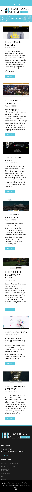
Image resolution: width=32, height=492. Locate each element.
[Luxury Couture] (16, 32)
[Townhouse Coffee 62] (16, 376)
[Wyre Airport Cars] (16, 205)
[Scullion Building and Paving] (16, 262)
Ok (16, 489)
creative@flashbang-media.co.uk (14, 451)
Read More (10, 76)
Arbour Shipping (13, 102)
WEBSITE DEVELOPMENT (10, 463)
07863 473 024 (8, 449)
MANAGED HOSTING (8, 467)
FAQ (2, 477)
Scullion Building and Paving (14, 275)
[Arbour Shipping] (16, 90)
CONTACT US (5, 473)
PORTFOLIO (5, 470)
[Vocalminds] (16, 322)
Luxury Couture (13, 43)
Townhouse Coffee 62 (15, 388)
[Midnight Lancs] (16, 148)
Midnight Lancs (14, 159)
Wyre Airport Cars (12, 216)
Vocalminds (20, 332)
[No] (30, 486)
